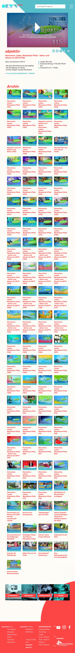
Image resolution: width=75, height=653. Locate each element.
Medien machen (12, 634)
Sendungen (10, 632)
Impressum (10, 639)
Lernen (9, 637)
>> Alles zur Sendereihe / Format (20, 73)
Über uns (10, 627)
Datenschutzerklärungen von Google (42, 37)
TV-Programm (11, 629)
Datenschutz (11, 642)
